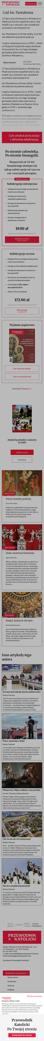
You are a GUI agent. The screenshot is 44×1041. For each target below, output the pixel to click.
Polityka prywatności (34, 996)
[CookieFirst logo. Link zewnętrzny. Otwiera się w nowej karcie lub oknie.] (6, 998)
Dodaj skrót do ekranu (22, 1035)
